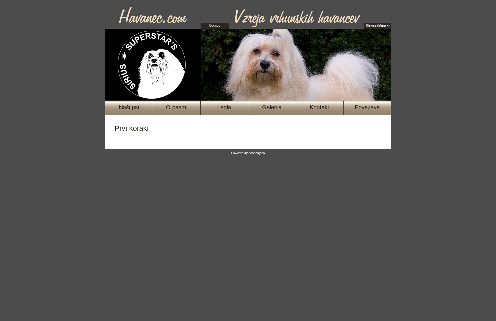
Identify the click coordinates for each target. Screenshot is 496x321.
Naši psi (129, 107)
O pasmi (176, 107)
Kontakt (319, 107)
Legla (224, 107)
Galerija (272, 107)
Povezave (367, 107)
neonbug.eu (257, 153)
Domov (214, 26)
